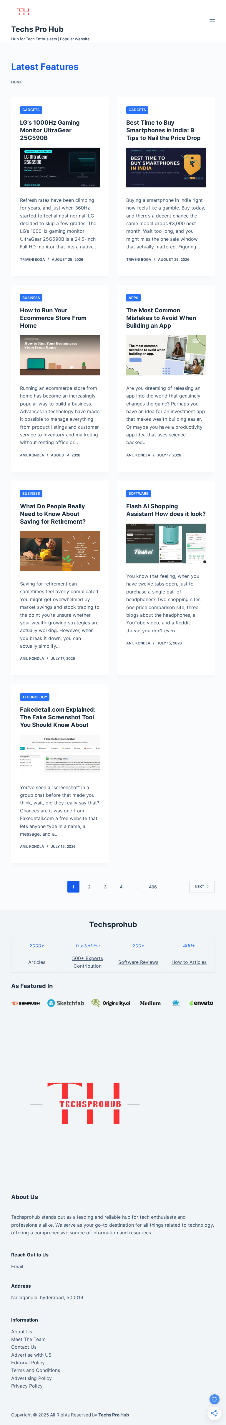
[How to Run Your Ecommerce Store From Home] (60, 355)
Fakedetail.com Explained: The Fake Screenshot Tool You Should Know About (58, 717)
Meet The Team (28, 1339)
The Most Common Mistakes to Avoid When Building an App (161, 318)
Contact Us (23, 1347)
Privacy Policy (27, 1386)
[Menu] (212, 21)
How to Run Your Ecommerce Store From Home (53, 318)
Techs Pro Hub (37, 29)
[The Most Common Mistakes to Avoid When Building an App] (166, 355)
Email (17, 1266)
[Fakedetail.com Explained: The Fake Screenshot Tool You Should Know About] (60, 754)
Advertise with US (31, 1355)
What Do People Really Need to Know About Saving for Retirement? (53, 514)
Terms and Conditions (35, 1370)
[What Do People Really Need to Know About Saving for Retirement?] (60, 551)
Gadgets (31, 110)
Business (31, 298)
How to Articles (189, 962)
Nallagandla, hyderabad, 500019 (47, 1297)
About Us (21, 1332)
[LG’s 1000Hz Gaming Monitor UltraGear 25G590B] (60, 167)
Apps (133, 298)
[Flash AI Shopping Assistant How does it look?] (166, 543)
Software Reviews (138, 962)
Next (199, 886)
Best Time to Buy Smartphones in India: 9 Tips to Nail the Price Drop (163, 130)
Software (138, 493)
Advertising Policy (31, 1378)
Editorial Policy (28, 1362)
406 (153, 886)
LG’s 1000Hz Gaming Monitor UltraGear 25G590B (50, 130)
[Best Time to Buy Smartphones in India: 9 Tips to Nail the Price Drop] (166, 167)
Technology (34, 697)
